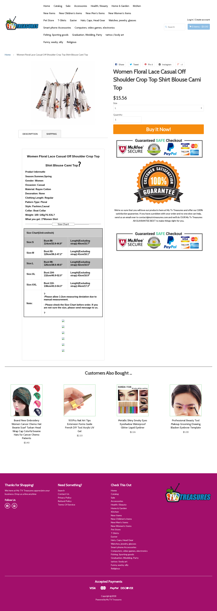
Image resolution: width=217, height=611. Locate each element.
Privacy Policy (64, 497)
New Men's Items (95, 13)
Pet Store (48, 20)
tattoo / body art (115, 34)
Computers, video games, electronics (95, 27)
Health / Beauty (99, 5)
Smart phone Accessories (57, 27)
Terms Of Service (66, 504)
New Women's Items (119, 13)
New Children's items (70, 13)
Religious (71, 42)
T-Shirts (62, 20)
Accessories (80, 5)
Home (46, 5)
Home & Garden (120, 5)
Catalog (58, 5)
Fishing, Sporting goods (55, 34)
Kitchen (137, 5)
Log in (190, 19)
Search (61, 490)
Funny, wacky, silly (53, 42)
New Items (49, 13)
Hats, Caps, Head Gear (93, 20)
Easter (73, 20)
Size (115, 103)
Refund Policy (64, 501)
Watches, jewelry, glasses (122, 20)
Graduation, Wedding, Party (87, 34)
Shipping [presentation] (51, 134)
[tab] (30, 134)
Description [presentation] (30, 134)
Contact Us (63, 494)
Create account (202, 19)
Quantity (117, 114)
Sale (68, 5)
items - (200, 26)
